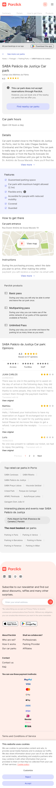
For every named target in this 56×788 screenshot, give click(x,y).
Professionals (29, 639)
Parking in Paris (11, 535)
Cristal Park (9, 491)
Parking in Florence (13, 545)
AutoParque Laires (32, 496)
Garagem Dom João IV (14, 502)
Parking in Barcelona (13, 540)
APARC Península (12, 496)
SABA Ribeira (29, 474)
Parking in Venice (30, 535)
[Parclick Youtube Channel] (20, 576)
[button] (24, 191)
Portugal (12, 59)
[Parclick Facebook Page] (15, 576)
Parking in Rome (34, 540)
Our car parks (9, 648)
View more (26, 164)
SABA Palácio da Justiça (41, 59)
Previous (18, 456)
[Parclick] (11, 4)
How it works (9, 644)
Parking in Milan (33, 545)
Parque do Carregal (28, 491)
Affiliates (27, 648)
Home (4, 59)
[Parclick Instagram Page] (4, 576)
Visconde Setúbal (34, 485)
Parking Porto (23, 59)
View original (8, 400)
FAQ (4, 666)
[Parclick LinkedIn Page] (10, 576)
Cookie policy (23, 764)
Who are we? (8, 639)
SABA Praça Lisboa (13, 485)
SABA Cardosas (11, 474)
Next (40, 456)
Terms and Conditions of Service (19, 736)
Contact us (7, 662)
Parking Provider (31, 644)
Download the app (44, 46)
